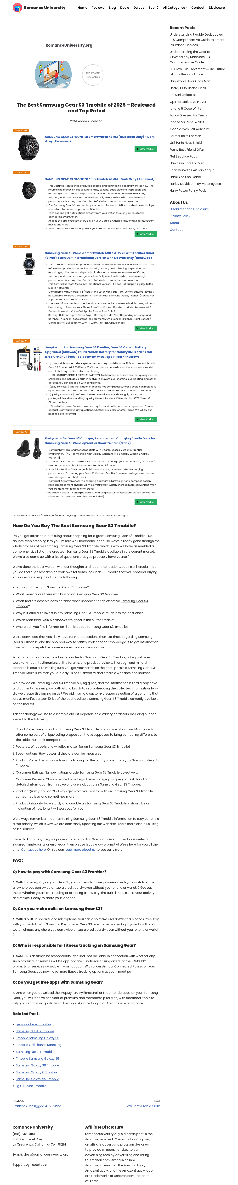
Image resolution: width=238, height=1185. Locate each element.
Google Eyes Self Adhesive (190, 129)
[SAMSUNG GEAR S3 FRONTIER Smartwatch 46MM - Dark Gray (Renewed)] (29, 190)
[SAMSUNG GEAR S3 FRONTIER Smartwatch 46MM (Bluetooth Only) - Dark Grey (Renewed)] (29, 147)
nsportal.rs (38, 1165)
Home (82, 7)
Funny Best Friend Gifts (187, 149)
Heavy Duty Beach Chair (188, 88)
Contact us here (33, 849)
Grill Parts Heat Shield (186, 143)
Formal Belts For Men (185, 136)
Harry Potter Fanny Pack (188, 190)
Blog (112, 7)
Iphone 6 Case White (185, 108)
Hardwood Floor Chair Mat (190, 81)
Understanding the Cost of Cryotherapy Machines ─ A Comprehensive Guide (190, 57)
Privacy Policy (180, 216)
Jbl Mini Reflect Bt (183, 95)
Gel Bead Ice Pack (183, 156)
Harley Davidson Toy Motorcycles (195, 184)
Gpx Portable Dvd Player (188, 102)
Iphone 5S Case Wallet (187, 122)
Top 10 (154, 7)
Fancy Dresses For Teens (188, 115)
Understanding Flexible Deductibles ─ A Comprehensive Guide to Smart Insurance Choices (197, 39)
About (174, 223)
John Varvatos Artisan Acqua (192, 170)
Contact (197, 7)
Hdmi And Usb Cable (185, 177)
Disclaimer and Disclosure (189, 209)
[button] (186, 7)
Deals (124, 7)
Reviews (98, 7)
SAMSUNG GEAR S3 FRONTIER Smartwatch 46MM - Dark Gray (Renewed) (100, 179)
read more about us (80, 849)
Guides (138, 7)
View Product (147, 149)
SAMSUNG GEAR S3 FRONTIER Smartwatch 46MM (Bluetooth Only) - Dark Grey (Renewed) (100, 139)
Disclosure (217, 7)
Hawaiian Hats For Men (187, 163)
